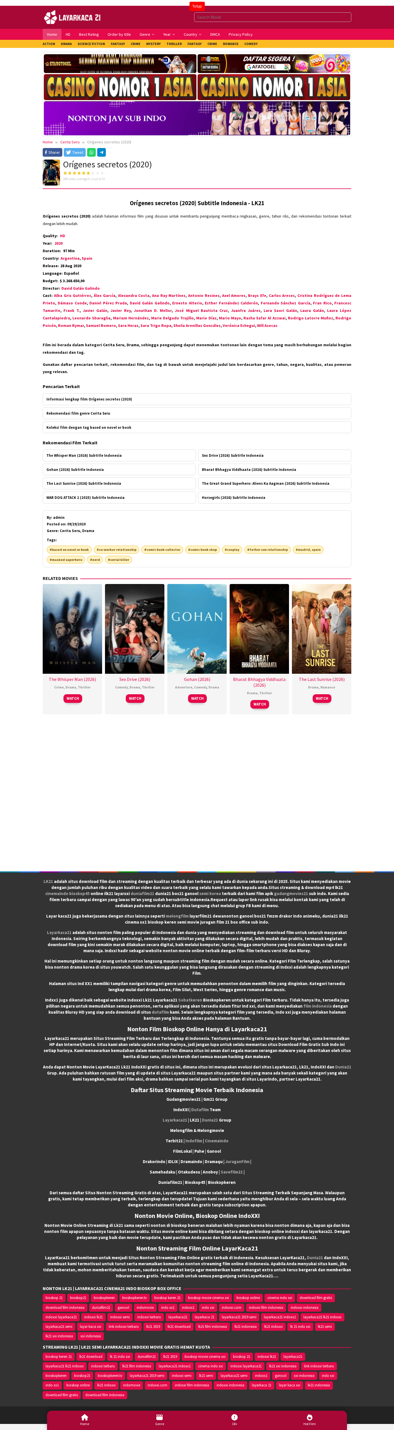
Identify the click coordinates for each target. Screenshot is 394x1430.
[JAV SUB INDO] (197, 117)
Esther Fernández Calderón (231, 303)
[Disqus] (197, 795)
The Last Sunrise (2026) (322, 679)
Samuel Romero (101, 325)
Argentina (70, 258)
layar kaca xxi (90, 1326)
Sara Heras (128, 325)
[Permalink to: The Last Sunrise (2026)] (322, 628)
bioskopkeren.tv (134, 1297)
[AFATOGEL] (274, 63)
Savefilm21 (232, 1172)
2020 (59, 243)
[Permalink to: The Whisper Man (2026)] (72, 628)
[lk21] (72, 17)
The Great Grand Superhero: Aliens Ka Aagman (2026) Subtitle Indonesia (265, 483)
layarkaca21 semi (59, 1326)
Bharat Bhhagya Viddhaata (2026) (259, 682)
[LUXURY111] (120, 87)
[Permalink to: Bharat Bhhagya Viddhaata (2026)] (259, 628)
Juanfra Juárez (245, 310)
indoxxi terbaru (149, 1317)
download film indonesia (65, 1307)
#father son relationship (267, 549)
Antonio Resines (203, 295)
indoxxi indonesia (304, 1307)
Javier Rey (120, 310)
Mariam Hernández (131, 318)
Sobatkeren (190, 1000)
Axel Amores (234, 295)
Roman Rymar (71, 325)
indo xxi (208, 1307)
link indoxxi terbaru (124, 1326)
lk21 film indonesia (212, 1326)
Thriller (84, 687)
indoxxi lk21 (93, 1317)
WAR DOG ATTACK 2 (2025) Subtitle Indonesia (85, 497)
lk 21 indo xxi (300, 1326)
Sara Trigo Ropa (155, 325)
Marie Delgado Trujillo (172, 318)
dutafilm (160, 1012)
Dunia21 (343, 1067)
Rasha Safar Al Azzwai (264, 318)
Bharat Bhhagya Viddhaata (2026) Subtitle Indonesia (249, 469)
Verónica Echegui (239, 325)
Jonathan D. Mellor (153, 310)
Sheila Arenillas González (197, 325)
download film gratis (316, 1297)
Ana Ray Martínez (168, 295)
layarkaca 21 (204, 1317)
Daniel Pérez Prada (108, 303)
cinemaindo (56, 893)
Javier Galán (95, 310)
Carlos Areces (282, 295)
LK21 (48, 881)
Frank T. (71, 310)
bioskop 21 (54, 1297)
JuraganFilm (237, 1161)
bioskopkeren (104, 1297)
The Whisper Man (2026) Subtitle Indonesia (84, 455)
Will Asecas (267, 325)
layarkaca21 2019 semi (239, 1317)
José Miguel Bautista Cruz (201, 310)
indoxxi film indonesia (266, 1307)
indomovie (145, 1307)
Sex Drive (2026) (134, 679)
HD (62, 235)
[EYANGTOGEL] (120, 63)
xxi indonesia (90, 1336)
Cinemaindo (216, 1140)
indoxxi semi (120, 1317)
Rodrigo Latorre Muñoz (310, 318)
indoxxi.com (231, 1307)
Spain (87, 258)
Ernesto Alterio (187, 303)
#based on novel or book (69, 549)
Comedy (121, 687)
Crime (59, 687)
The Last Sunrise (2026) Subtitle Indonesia (83, 483)
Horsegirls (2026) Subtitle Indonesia (233, 497)
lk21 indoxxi (273, 1326)
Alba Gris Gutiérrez (72, 295)
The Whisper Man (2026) (72, 679)
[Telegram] (101, 152)
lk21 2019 (153, 1326)
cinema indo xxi (279, 1297)
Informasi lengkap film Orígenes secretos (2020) (89, 399)
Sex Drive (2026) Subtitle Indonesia (233, 455)
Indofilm (193, 1140)
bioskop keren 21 (167, 1297)
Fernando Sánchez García (285, 303)
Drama (70, 687)
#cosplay (232, 549)
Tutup (197, 6)
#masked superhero (66, 559)
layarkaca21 (177, 1317)
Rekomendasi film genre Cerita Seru (78, 413)
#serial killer (118, 559)
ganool (123, 1307)
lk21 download (179, 1326)
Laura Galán (312, 310)
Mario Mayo (230, 318)
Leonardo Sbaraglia (91, 318)
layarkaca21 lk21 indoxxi (322, 1317)
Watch (73, 698)
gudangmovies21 (291, 893)
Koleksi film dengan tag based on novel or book (88, 427)
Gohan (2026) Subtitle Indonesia (75, 469)
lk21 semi (325, 1326)
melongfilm (177, 916)
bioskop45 (79, 893)
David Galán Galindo (80, 288)
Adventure (183, 687)
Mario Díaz (206, 318)
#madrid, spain (308, 549)
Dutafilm (200, 1109)
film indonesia (317, 1006)
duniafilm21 (142, 893)
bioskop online (248, 1297)
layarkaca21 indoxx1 (280, 1317)
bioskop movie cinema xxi (208, 1297)
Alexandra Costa (134, 295)
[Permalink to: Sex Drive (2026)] (135, 628)
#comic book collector (162, 549)
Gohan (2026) (197, 679)
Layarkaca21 (59, 932)
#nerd (95, 559)
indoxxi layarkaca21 (61, 1317)
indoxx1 (188, 1307)
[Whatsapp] (91, 152)
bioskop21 (78, 1297)
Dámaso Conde (72, 303)
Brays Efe (257, 295)
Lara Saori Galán (280, 310)
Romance (327, 687)
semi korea (210, 893)
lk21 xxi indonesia (59, 1336)
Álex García (104, 295)
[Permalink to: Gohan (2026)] (197, 628)
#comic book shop (202, 549)
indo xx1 (168, 1307)
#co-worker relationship (116, 549)
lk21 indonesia (245, 1326)
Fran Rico (322, 303)
